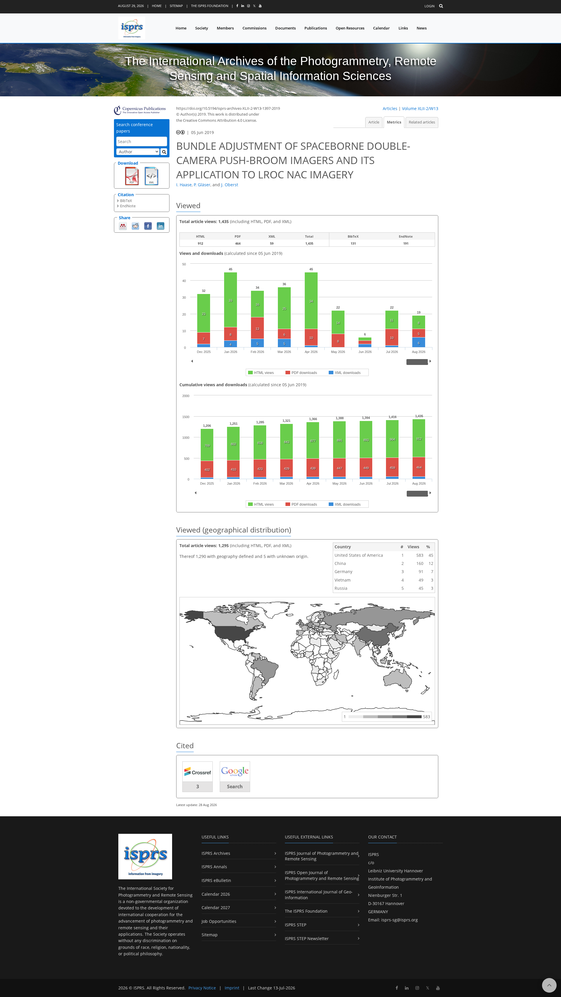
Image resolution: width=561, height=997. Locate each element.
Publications (315, 28)
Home (157, 6)
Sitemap (176, 6)
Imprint (232, 988)
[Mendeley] (123, 225)
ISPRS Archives (216, 853)
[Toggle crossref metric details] (197, 771)
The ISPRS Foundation (209, 6)
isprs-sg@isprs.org (399, 920)
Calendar (381, 28)
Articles (390, 108)
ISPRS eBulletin (216, 880)
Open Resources (350, 28)
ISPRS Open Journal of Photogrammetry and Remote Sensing (322, 875)
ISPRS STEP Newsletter (307, 938)
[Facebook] (148, 225)
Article (373, 122)
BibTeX (126, 200)
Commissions (254, 28)
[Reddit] (135, 225)
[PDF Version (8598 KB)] (132, 175)
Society (201, 28)
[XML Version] (151, 175)
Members (225, 28)
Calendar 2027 (216, 907)
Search (235, 786)
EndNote (128, 205)
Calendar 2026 (216, 894)
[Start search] (163, 151)
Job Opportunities (219, 921)
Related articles (422, 122)
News (422, 28)
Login (429, 6)
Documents (285, 28)
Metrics (394, 122)
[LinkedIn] (161, 225)
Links (403, 28)
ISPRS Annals (214, 866)
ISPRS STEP (295, 925)
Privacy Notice (202, 988)
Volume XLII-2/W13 (420, 108)
